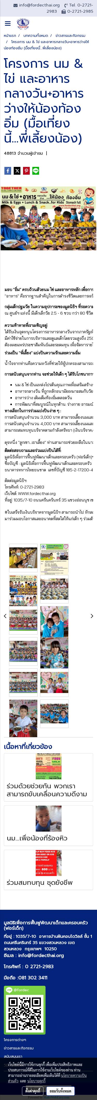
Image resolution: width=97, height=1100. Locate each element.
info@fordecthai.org (41, 955)
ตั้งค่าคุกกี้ (32, 1091)
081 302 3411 (32, 977)
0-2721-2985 (80, 11)
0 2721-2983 (39, 966)
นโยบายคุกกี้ (36, 1080)
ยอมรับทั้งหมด (60, 1091)
